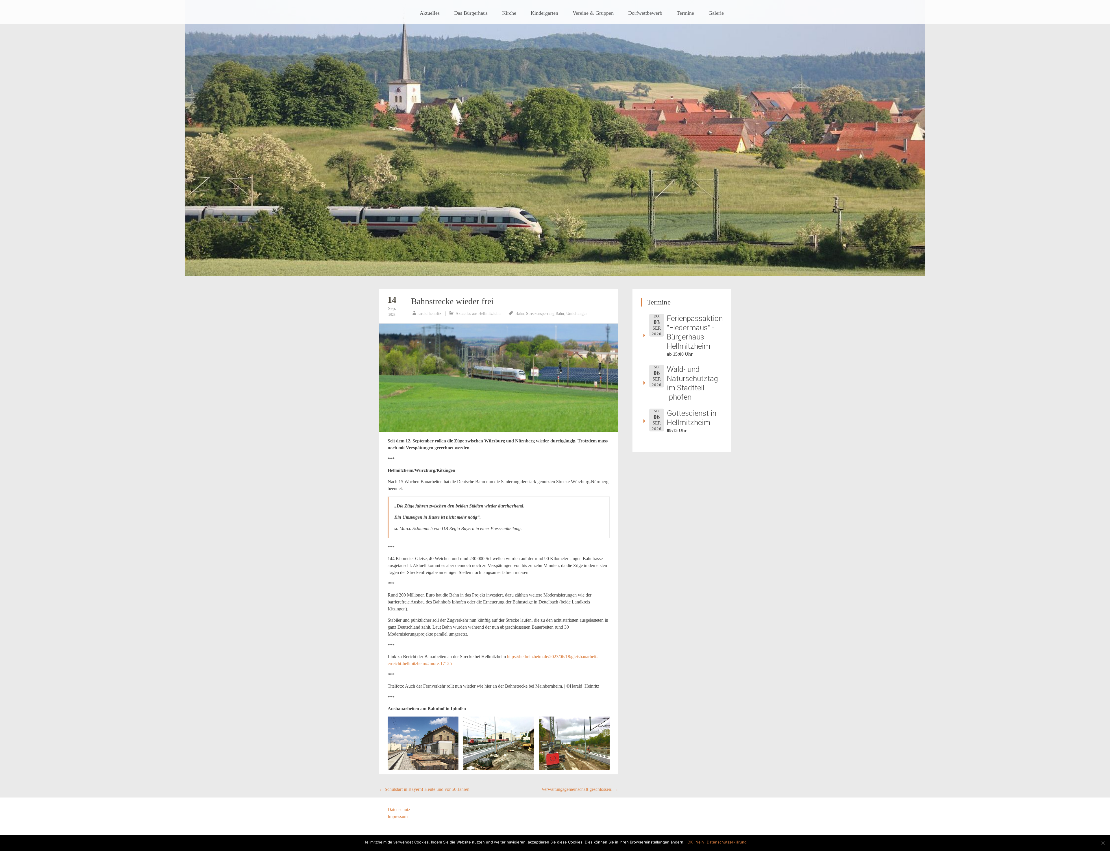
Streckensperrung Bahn (545, 313)
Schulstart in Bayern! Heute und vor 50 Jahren (424, 789)
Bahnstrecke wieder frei (452, 301)
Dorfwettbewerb (645, 13)
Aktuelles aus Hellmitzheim (478, 313)
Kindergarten (544, 13)
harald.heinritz (429, 313)
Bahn (519, 313)
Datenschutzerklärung (727, 842)
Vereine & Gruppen (593, 13)
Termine (685, 13)
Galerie (716, 13)
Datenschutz (399, 809)
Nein (699, 842)
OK (690, 842)
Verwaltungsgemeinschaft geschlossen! (579, 789)
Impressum (398, 816)
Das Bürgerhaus (471, 13)
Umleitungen (576, 313)
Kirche (509, 13)
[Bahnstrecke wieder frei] (498, 378)
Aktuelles (430, 13)
